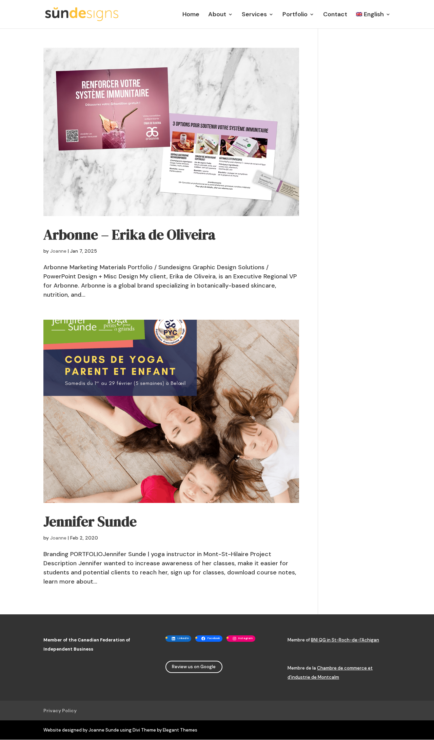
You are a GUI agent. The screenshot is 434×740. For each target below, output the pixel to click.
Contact (335, 15)
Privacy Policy (60, 710)
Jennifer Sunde (90, 521)
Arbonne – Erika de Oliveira (129, 234)
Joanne (58, 251)
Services (254, 15)
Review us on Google (194, 667)
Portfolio (295, 15)
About (217, 15)
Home (190, 15)
